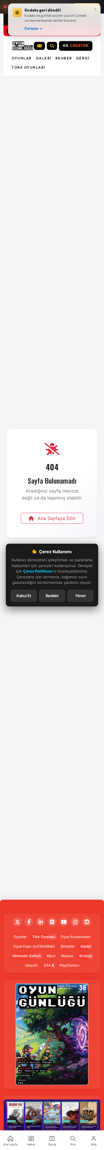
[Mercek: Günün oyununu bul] (52, 46)
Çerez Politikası (37, 571)
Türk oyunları (28, 67)
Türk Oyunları (43, 937)
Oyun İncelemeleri (76, 937)
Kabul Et (23, 595)
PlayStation (69, 965)
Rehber (63, 58)
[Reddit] (86, 922)
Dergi (83, 58)
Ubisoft (31, 965)
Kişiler (86, 946)
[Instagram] (75, 922)
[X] (17, 922)
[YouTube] (63, 922)
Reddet (52, 595)
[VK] (52, 922)
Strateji (85, 956)
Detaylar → (33, 29)
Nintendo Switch (26, 956)
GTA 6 (49, 965)
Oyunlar (22, 58)
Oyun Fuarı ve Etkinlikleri (34, 946)
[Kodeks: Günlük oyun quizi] (39, 46)
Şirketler (67, 946)
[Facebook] (29, 922)
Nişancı (67, 956)
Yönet (80, 595)
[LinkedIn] (40, 922)
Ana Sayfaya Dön (55, 518)
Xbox (51, 956)
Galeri (43, 58)
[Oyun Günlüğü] (23, 46)
